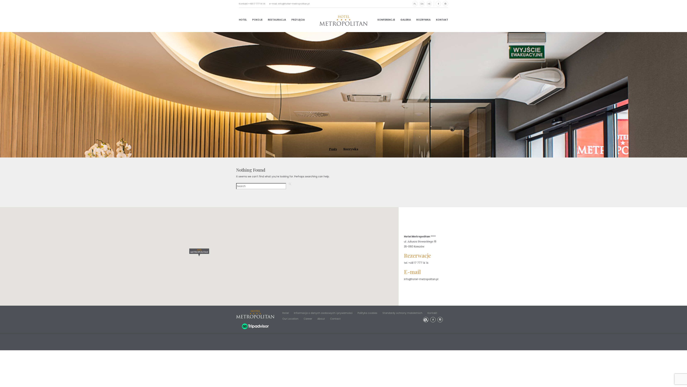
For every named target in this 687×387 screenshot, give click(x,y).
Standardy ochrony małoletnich (402, 313)
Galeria (405, 20)
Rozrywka (423, 20)
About (321, 319)
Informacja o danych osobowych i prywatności (323, 313)
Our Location (290, 319)
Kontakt (442, 20)
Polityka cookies (367, 313)
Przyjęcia (298, 20)
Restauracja (277, 20)
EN (422, 4)
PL (415, 4)
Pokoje (257, 20)
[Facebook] (438, 3)
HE (429, 4)
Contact (335, 319)
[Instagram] (445, 3)
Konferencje (386, 20)
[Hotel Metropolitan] (343, 20)
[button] (199, 252)
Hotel (243, 20)
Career (308, 319)
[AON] (425, 319)
